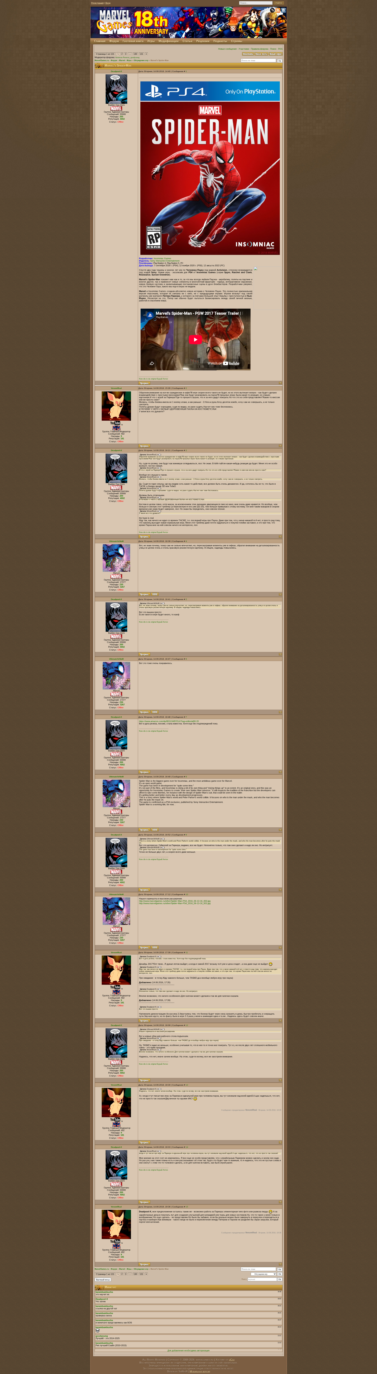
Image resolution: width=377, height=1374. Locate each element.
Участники (244, 49)
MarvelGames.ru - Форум (106, 60)
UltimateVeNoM (116, 541)
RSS (280, 49)
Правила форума (259, 49)
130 (135, 54)
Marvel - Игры (125, 60)
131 (141, 54)
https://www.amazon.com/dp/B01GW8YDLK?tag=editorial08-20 (169, 721)
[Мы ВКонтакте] (283, 11)
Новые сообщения (227, 49)
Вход (107, 3)
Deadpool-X (116, 71)
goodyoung (135, 57)
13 (187, 1085)
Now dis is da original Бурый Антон (153, 379)
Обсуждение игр (141, 60)
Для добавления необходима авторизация (188, 1350)
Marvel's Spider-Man (160, 60)
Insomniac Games (162, 258)
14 (187, 1147)
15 (187, 1207)
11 (187, 952)
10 (187, 894)
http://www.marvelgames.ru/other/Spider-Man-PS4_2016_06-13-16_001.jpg (174, 903)
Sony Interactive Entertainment (164, 261)
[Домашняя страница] (155, 594)
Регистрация (97, 3)
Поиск (273, 49)
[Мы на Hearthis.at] (272, 11)
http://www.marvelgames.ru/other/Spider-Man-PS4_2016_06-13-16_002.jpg (174, 901)
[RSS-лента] (278, 11)
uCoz (232, 1359)
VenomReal (116, 388)
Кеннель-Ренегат (122, 57)
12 (187, 1025)
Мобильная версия (200, 1371)
